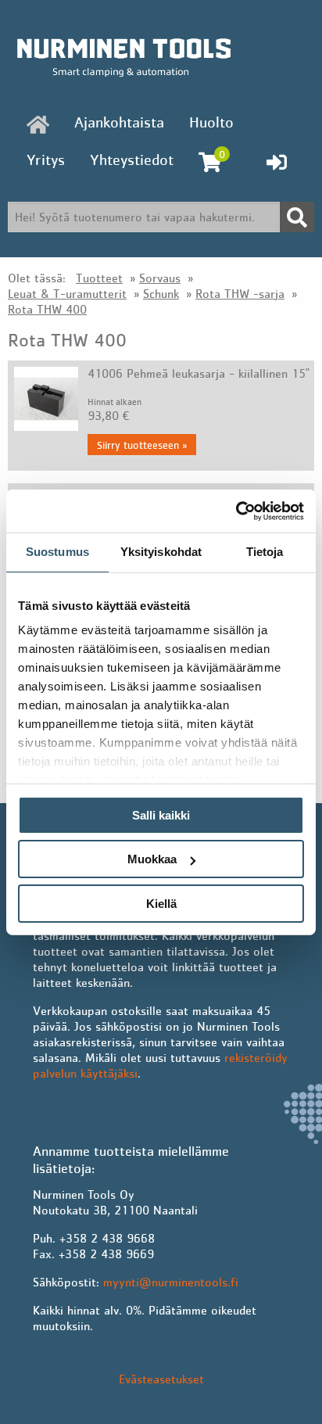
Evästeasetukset (161, 1379)
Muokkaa (152, 859)
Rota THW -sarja (239, 293)
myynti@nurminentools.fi (170, 1282)
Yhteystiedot (132, 159)
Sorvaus (160, 278)
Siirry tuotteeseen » (142, 445)
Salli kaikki (161, 815)
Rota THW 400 (47, 309)
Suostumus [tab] (57, 551)
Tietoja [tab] (265, 551)
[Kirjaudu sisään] (276, 162)
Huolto (211, 122)
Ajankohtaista (119, 122)
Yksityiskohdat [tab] (161, 551)
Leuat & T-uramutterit (67, 293)
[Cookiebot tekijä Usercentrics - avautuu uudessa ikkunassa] (235, 510)
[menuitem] (38, 124)
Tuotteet (99, 278)
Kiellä (161, 903)
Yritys (46, 159)
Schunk (161, 293)
